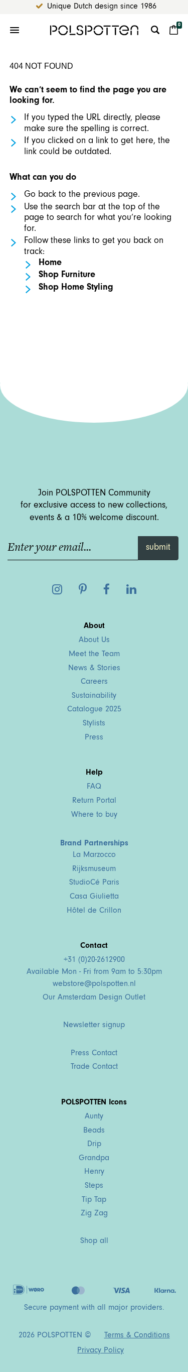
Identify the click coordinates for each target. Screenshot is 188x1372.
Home (50, 263)
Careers (94, 682)
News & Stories (94, 669)
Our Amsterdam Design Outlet (94, 998)
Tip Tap (94, 1200)
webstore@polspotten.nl (94, 984)
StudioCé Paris (94, 883)
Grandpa (94, 1159)
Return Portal (94, 801)
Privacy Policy (100, 1351)
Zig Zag (94, 1214)
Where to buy (94, 815)
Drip (94, 1145)
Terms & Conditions (137, 1336)
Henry (94, 1172)
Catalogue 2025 (94, 710)
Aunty (94, 1117)
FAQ (94, 787)
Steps (94, 1186)
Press (94, 738)
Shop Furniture (67, 275)
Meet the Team (94, 655)
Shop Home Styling (76, 288)
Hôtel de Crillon (94, 911)
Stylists (94, 724)
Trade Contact (94, 1067)
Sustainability (94, 696)
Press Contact (94, 1054)
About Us (94, 641)
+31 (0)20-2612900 (94, 960)
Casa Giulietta (94, 897)
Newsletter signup (94, 1026)
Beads (94, 1131)
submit (158, 548)
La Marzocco (94, 855)
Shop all (94, 1241)
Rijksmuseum (94, 869)
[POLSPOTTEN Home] (94, 30)
